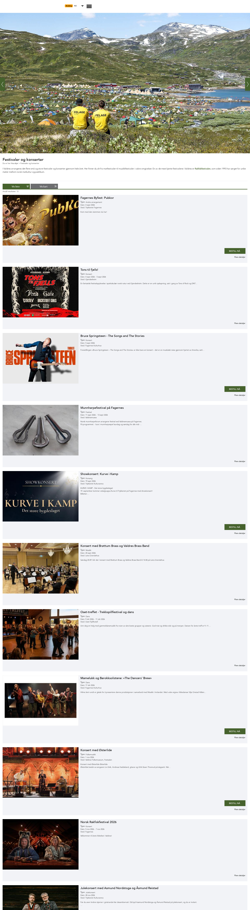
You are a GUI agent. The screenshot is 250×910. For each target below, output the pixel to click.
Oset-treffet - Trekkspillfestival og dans (107, 612)
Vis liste (16, 186)
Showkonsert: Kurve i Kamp (99, 474)
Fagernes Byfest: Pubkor (97, 198)
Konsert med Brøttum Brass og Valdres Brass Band (114, 546)
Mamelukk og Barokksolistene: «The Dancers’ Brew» (116, 678)
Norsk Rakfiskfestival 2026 (98, 822)
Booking (69, 6)
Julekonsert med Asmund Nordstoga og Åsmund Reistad (119, 888)
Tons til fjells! (89, 269)
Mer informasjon (237, 257)
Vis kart (44, 186)
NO (75, 6)
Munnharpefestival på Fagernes (102, 408)
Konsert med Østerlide (96, 750)
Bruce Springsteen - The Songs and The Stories (112, 336)
